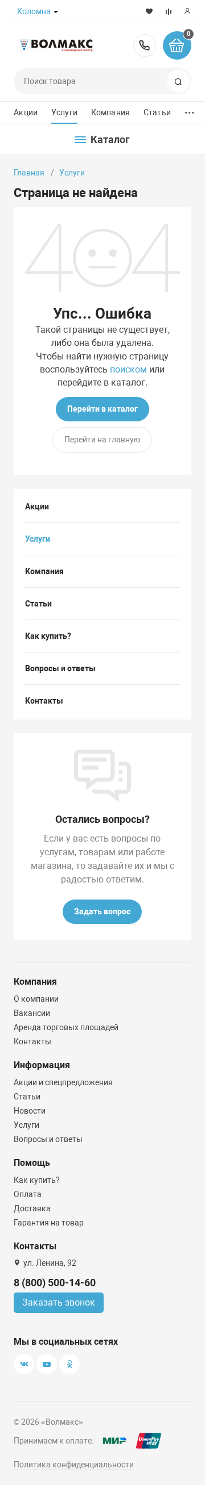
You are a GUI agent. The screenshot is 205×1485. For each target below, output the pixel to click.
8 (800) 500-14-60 (144, 45)
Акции (26, 112)
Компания (110, 112)
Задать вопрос (102, 911)
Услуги (64, 112)
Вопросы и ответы (60, 668)
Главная (29, 172)
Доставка (32, 1208)
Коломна (34, 11)
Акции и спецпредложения (63, 1082)
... (189, 109)
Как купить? (48, 636)
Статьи (157, 112)
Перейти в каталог (102, 408)
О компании (36, 998)
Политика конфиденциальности (74, 1464)
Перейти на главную (102, 439)
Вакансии (32, 1013)
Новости (30, 1110)
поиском (128, 369)
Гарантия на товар (49, 1222)
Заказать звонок (58, 1302)
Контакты (44, 700)
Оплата (28, 1194)
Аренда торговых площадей (66, 1027)
